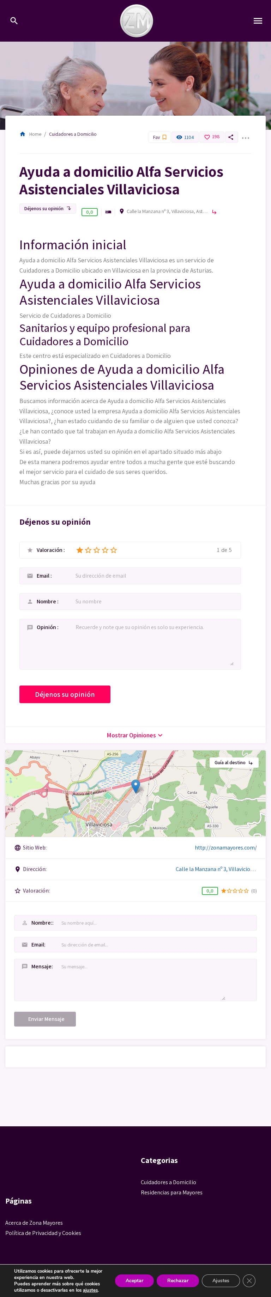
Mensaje (37, 966)
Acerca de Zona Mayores (34, 1222)
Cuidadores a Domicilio (73, 134)
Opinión (47, 627)
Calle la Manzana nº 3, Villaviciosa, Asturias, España (167, 211)
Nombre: (37, 922)
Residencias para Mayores (172, 1192)
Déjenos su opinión (48, 208)
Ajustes (220, 1280)
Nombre (47, 601)
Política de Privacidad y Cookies (43, 1233)
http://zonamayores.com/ (226, 847)
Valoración (50, 550)
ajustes (90, 1290)
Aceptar (134, 1280)
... (245, 133)
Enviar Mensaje (46, 1019)
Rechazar (177, 1280)
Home (30, 134)
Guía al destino (234, 762)
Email (43, 575)
